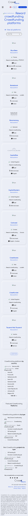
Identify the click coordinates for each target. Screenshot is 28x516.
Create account (21, 7)
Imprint (24, 488)
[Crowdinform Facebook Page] (15, 478)
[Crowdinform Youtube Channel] (17, 478)
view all (13, 396)
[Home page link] (14, 2)
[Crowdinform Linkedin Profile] (10, 478)
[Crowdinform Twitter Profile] (12, 478)
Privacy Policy (17, 488)
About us (10, 487)
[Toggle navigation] (2, 7)
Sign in (12, 7)
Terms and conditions (20, 487)
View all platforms (14, 30)
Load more (14, 354)
